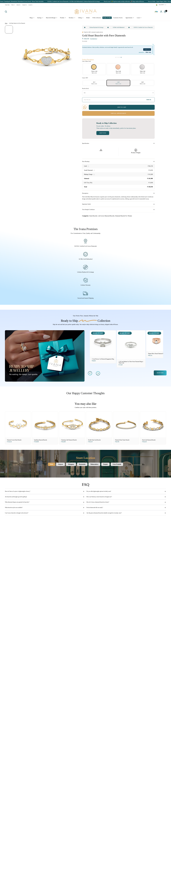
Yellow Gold (93, 67)
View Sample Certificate (88, 209)
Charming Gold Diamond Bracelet (69, 440)
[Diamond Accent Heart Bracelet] (18, 424)
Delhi (51, 464)
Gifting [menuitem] (80, 17)
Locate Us (30, 4)
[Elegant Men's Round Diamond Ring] (156, 340)
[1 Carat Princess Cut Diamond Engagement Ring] (103, 343)
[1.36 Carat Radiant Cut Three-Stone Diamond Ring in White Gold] (131, 344)
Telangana (71, 464)
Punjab (105, 464)
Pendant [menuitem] (62, 17)
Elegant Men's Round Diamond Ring (156, 353)
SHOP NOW (160, 373)
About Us (18, 4)
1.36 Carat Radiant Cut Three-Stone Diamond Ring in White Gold (131, 362)
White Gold (142, 67)
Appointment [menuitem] (128, 17)
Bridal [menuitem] (88, 17)
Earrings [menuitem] (39, 17)
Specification (85, 143)
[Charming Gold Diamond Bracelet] (72, 424)
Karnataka (82, 464)
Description (85, 193)
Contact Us (24, 4)
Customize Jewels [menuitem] (118, 17)
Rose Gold (118, 67)
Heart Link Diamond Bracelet (148, 440)
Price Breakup (85, 161)
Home (6, 23)
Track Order (7, 4)
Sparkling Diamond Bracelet (40, 440)
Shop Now (102, 133)
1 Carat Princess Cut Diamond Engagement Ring (103, 359)
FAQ (12, 4)
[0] (164, 12)
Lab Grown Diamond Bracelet (106, 216)
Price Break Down (93, 38)
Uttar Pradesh (117, 464)
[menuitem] (7, 5)
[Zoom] (73, 28)
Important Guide (86, 204)
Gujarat (60, 464)
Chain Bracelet (93, 216)
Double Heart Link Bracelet (94, 440)
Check (148, 99)
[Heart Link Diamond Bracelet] (153, 424)
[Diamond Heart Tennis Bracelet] (126, 424)
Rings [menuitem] (31, 17)
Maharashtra (94, 464)
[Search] (6, 12)
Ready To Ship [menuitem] (107, 17)
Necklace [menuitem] (71, 17)
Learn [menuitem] (138, 17)
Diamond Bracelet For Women (123, 216)
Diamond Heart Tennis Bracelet (122, 440)
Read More (145, 47)
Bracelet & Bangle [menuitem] (51, 17)
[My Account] (161, 12)
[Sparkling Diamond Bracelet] (45, 424)
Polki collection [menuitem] (97, 17)
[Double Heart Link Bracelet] (99, 424)
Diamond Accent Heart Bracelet (14, 440)
